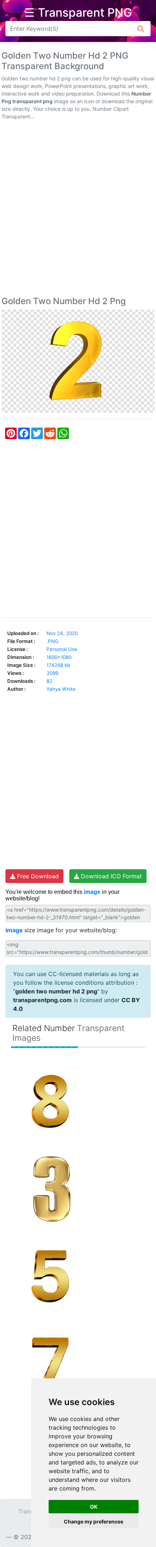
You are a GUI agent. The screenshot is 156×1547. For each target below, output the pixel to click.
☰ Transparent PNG (78, 13)
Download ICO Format (110, 876)
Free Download (37, 876)
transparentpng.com (42, 1000)
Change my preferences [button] (93, 1521)
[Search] (141, 28)
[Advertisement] (78, 209)
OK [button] (94, 1507)
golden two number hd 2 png (56, 991)
